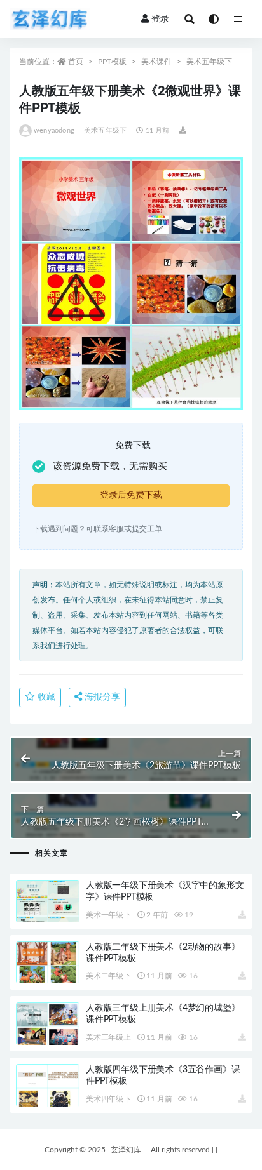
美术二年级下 (108, 976)
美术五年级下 (209, 61)
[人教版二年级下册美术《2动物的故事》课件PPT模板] (47, 977)
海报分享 (101, 697)
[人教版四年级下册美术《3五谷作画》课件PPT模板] (47, 1100)
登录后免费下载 (131, 495)
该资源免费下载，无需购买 (110, 466)
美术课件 (156, 61)
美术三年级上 (108, 1037)
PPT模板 (112, 61)
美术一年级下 (108, 915)
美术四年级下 (108, 1099)
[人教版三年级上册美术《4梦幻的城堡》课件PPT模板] (47, 1038)
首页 (75, 61)
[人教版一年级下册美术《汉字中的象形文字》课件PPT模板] (47, 916)
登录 (160, 19)
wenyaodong (54, 130)
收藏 (45, 697)
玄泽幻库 (126, 1149)
